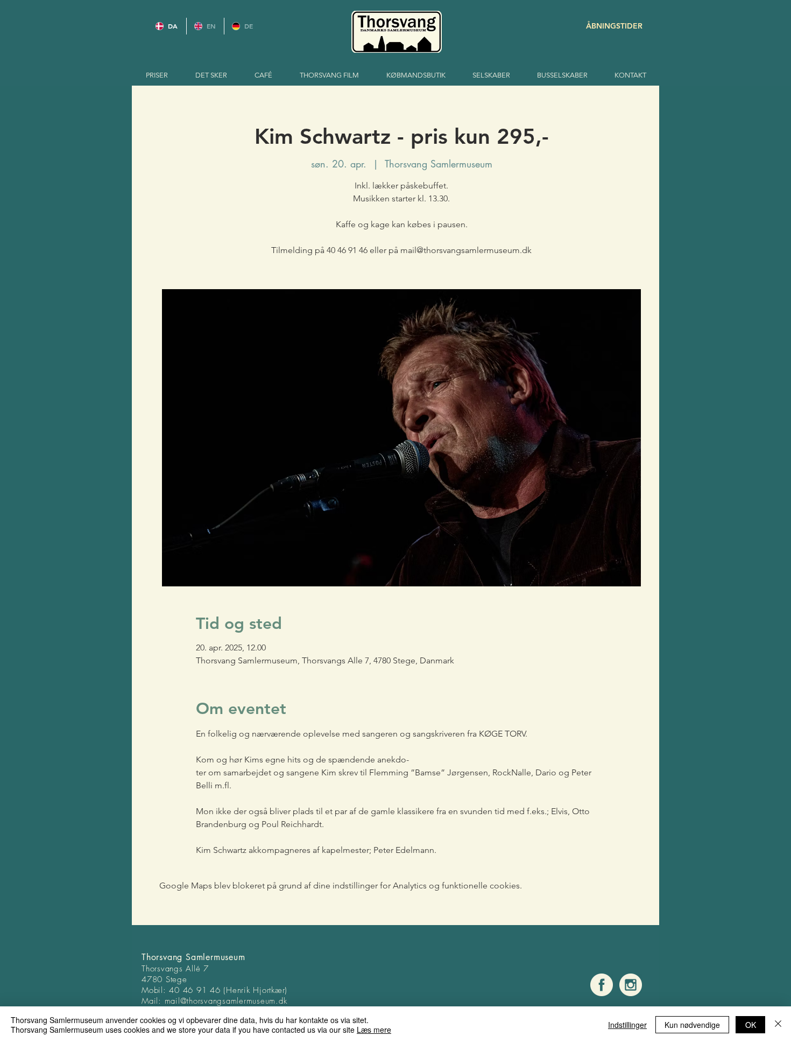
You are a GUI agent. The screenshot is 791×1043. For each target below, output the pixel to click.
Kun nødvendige (692, 1024)
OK (750, 1024)
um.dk (276, 1001)
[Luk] (778, 1024)
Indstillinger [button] (627, 1024)
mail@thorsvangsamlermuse (215, 1001)
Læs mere (374, 1029)
